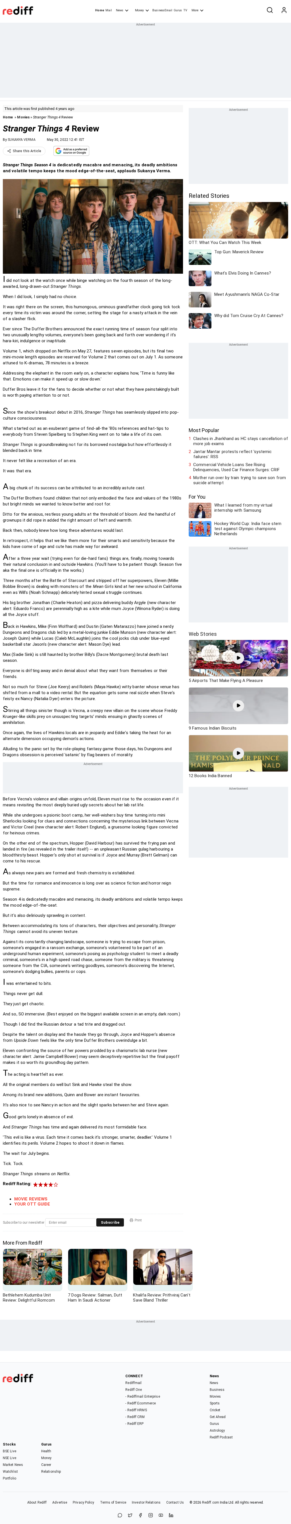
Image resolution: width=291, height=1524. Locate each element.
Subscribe (110, 1222)
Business (217, 1390)
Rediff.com (210, 1502)
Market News (13, 1465)
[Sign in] (284, 10)
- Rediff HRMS (136, 1410)
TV (185, 10)
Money (139, 10)
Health (46, 1451)
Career (46, 1465)
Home (99, 10)
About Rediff (37, 1502)
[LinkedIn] (171, 1515)
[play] (238, 658)
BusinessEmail (162, 10)
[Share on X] (130, 1515)
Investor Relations (146, 1502)
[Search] (269, 10)
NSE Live (9, 1458)
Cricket (215, 1410)
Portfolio (9, 1478)
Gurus (178, 10)
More (195, 10)
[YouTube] (161, 1515)
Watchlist (10, 1472)
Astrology (217, 1430)
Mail (108, 10)
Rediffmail (133, 1383)
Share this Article (27, 151)
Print (138, 1220)
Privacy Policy (83, 1502)
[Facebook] (140, 1515)
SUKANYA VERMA (21, 140)
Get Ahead (218, 1417)
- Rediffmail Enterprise (142, 1396)
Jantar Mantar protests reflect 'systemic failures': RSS (232, 454)
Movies (23, 117)
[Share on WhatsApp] (120, 1515)
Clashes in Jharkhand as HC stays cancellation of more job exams (240, 441)
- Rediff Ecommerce (140, 1403)
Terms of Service (113, 1502)
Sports (215, 1403)
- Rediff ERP (134, 1424)
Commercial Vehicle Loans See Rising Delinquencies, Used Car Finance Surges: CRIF (236, 467)
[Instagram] (150, 1515)
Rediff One (133, 1390)
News (119, 10)
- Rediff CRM (135, 1417)
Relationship (51, 1472)
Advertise (59, 1502)
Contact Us (175, 1502)
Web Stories (203, 634)
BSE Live (9, 1451)
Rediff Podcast (221, 1437)
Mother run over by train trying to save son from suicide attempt (239, 480)
